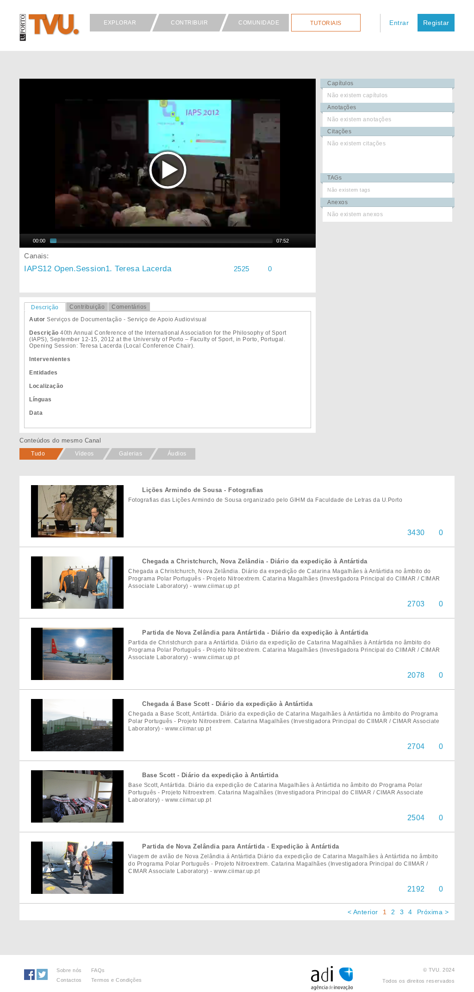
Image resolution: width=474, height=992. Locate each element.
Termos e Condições (116, 980)
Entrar (399, 22)
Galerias (130, 453)
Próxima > (433, 912)
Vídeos (84, 453)
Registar (436, 22)
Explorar (120, 22)
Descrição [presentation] (45, 307)
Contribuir (189, 22)
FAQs (98, 970)
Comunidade (258, 22)
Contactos (69, 980)
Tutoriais (326, 23)
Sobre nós (69, 970)
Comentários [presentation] (129, 307)
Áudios (177, 453)
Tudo (38, 453)
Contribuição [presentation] (87, 307)
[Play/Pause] (25, 240)
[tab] (45, 307)
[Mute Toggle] (297, 240)
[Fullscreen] (309, 240)
